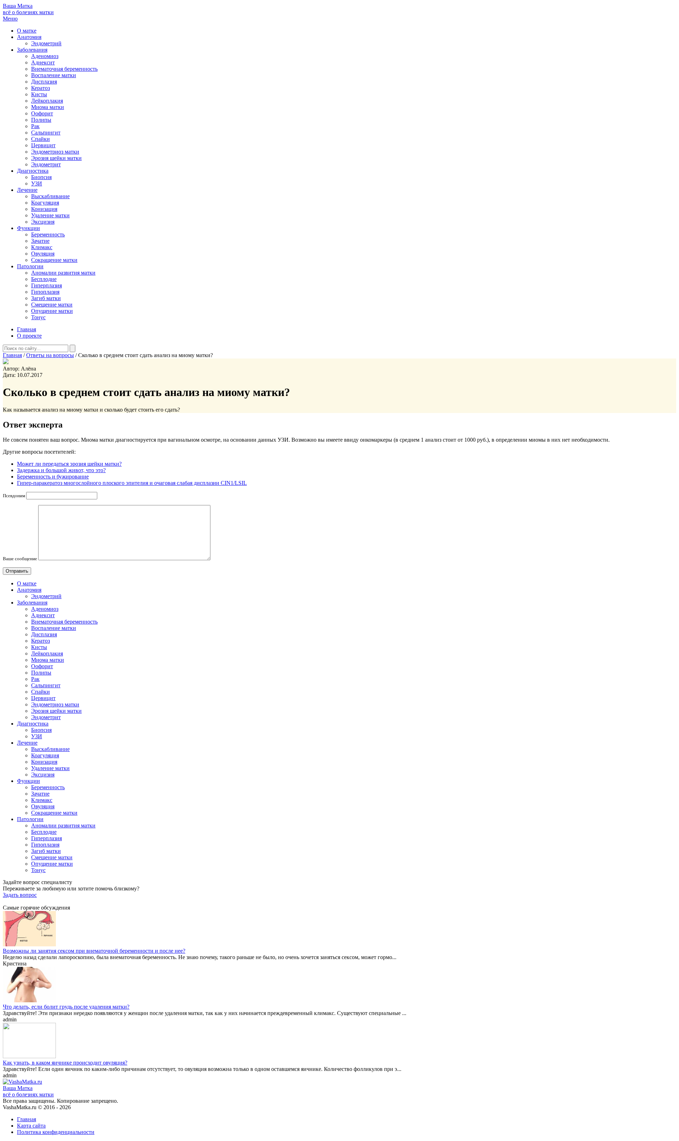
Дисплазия (44, 82)
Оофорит (42, 113)
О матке (26, 31)
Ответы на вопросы (50, 355)
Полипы (41, 120)
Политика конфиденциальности (55, 1132)
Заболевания (32, 50)
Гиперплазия (46, 285)
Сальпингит (45, 133)
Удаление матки (50, 215)
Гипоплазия (45, 292)
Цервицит (43, 145)
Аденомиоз (44, 56)
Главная (26, 329)
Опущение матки (52, 311)
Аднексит (43, 62)
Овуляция (42, 254)
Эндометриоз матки (55, 152)
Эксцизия (42, 222)
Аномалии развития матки (63, 273)
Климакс (41, 247)
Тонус (38, 317)
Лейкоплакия (47, 101)
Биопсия (41, 177)
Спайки (40, 139)
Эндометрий (46, 43)
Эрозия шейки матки (56, 158)
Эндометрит (46, 164)
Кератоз (40, 88)
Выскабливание (50, 196)
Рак (35, 126)
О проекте (29, 336)
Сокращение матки (54, 260)
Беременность (48, 234)
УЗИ (36, 183)
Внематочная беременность (64, 69)
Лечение (27, 190)
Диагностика (32, 171)
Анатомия (29, 37)
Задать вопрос (20, 895)
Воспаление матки (53, 75)
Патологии (30, 266)
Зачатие (40, 241)
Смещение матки (51, 305)
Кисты (39, 94)
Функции (28, 228)
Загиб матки (46, 298)
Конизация (44, 209)
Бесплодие (44, 279)
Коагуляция (45, 203)
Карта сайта (31, 1126)
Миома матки (47, 107)
